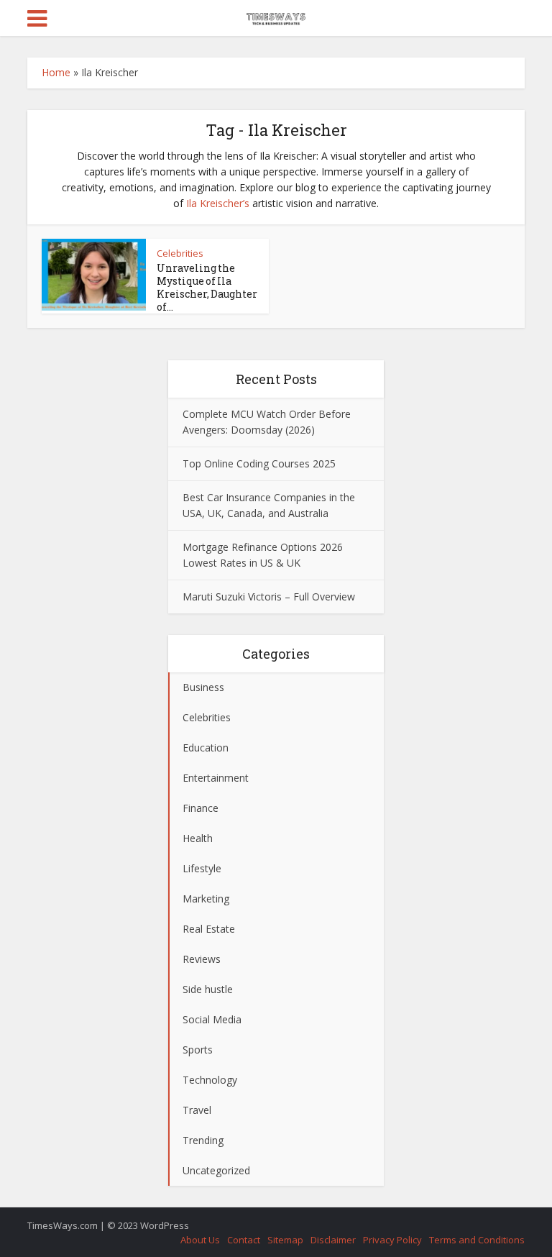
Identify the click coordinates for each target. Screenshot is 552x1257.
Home (56, 72)
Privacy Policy (392, 1239)
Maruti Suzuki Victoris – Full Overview (269, 596)
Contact (243, 1239)
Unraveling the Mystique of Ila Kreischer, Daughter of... (207, 287)
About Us (200, 1239)
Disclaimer (333, 1239)
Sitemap (285, 1239)
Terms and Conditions (477, 1239)
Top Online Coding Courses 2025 (259, 463)
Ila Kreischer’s (217, 203)
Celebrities (180, 253)
